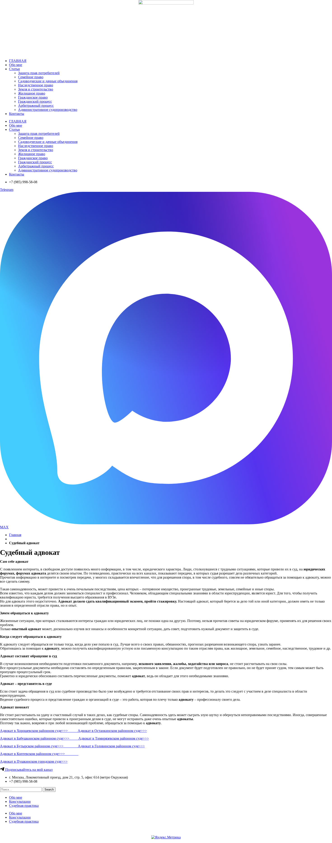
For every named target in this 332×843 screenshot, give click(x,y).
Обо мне (15, 65)
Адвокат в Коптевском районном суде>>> (39, 754)
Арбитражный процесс (36, 105)
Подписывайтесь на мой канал (28, 770)
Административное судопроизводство (47, 110)
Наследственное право (35, 85)
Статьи (14, 69)
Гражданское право (33, 97)
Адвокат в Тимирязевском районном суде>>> (113, 738)
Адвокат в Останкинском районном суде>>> (112, 731)
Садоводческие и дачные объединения (47, 81)
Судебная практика (24, 805)
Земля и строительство (35, 89)
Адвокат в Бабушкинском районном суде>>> (39, 738)
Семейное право (30, 77)
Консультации (20, 801)
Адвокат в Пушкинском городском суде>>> (34, 761)
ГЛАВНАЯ (17, 61)
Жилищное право (31, 93)
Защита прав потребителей (39, 73)
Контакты (16, 114)
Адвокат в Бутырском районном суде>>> (39, 746)
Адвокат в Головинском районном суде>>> (111, 746)
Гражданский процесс (35, 101)
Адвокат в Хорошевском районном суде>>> (39, 731)
